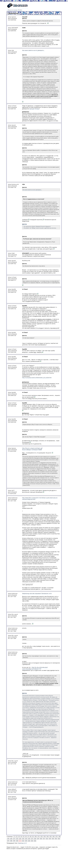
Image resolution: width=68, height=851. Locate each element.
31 (44, 838)
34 (53, 838)
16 (53, 836)
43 (26, 841)
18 (59, 836)
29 (38, 838)
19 (8, 838)
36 (59, 838)
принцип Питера (34, 109)
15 (50, 836)
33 (50, 838)
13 (44, 836)
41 (20, 841)
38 (11, 841)
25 (26, 838)
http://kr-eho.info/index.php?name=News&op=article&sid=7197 (35, 668)
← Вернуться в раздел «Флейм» (14, 10)
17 (56, 836)
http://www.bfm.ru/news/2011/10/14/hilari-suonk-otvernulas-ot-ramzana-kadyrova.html (40, 498)
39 (14, 841)
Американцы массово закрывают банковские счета (37, 593)
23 (20, 838)
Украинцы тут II (22, 843)
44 (29, 841)
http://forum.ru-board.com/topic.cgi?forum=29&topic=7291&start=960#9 (32, 448)
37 (8, 841)
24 (23, 838)
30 (41, 838)
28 (35, 838)
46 (35, 841)
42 (23, 841)
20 (11, 838)
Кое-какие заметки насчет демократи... (33, 50)
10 (35, 836)
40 (17, 841)
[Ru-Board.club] (17, 7)
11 (38, 836)
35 (56, 838)
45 (32, 841)
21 (14, 838)
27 (32, 838)
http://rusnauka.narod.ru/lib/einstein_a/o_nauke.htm (36, 377)
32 (47, 838)
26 (29, 838)
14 (47, 836)
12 (41, 836)
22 (17, 838)
